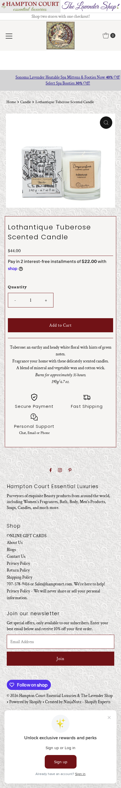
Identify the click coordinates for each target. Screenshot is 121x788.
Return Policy (18, 570)
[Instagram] (60, 470)
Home (11, 102)
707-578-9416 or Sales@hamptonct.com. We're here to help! (56, 584)
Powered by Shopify (25, 702)
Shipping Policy (19, 577)
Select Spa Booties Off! (60, 83)
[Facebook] (51, 470)
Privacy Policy (18, 563)
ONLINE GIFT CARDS (26, 536)
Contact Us (16, 556)
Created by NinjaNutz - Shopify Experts (77, 702)
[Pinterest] (69, 470)
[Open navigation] (9, 35)
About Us (15, 542)
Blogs (11, 549)
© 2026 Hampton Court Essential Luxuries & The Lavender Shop (60, 695)
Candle (25, 102)
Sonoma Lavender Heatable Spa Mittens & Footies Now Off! (60, 77)
